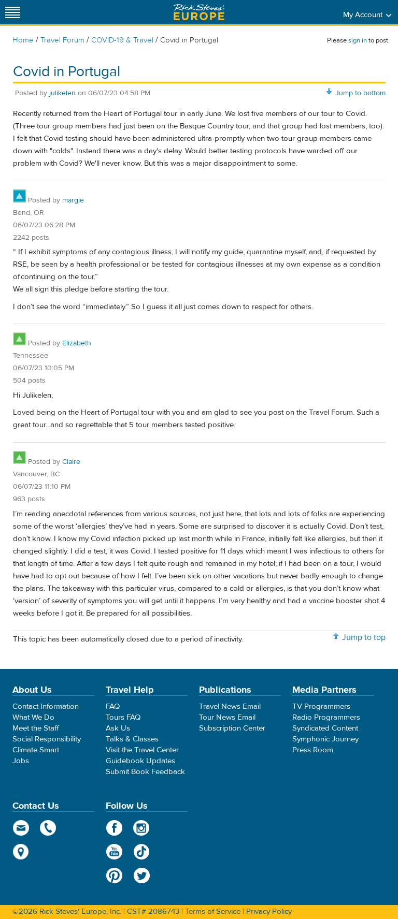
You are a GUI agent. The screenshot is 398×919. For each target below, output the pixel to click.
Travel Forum (62, 40)
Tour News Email (227, 717)
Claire (71, 461)
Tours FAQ (123, 717)
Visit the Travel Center (142, 750)
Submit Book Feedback (145, 772)
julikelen (62, 93)
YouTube (114, 851)
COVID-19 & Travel (122, 40)
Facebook (114, 828)
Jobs (20, 761)
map (21, 851)
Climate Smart (35, 750)
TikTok (141, 851)
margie (73, 200)
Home (23, 40)
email (21, 828)
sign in (357, 40)
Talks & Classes (132, 739)
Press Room (312, 750)
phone (48, 828)
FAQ (113, 706)
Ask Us (118, 728)
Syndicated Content (325, 728)
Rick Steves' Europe (199, 12)
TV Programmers (321, 706)
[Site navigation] (13, 12)
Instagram (141, 828)
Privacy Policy (269, 911)
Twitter (141, 875)
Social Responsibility (46, 739)
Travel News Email (230, 706)
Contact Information (45, 706)
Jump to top (364, 637)
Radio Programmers (326, 717)
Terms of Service (212, 911)
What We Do (33, 717)
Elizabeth (76, 343)
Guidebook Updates (140, 761)
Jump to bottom (360, 93)
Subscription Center (232, 728)
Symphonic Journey (325, 739)
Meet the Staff (35, 728)
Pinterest (114, 875)
